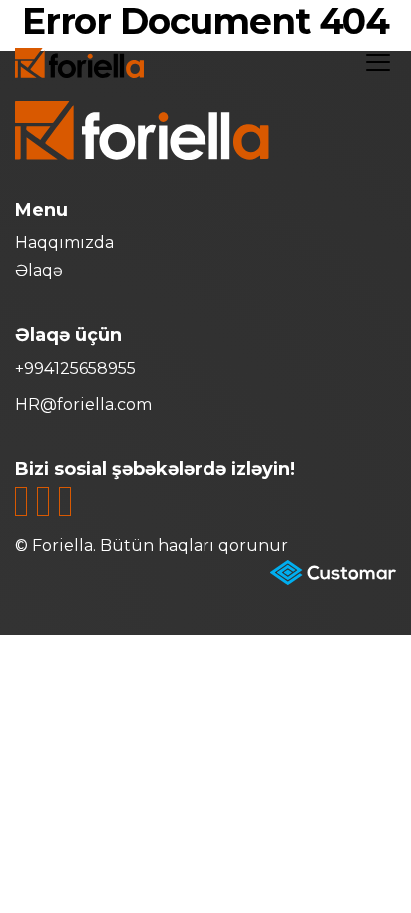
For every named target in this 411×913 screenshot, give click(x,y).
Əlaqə (39, 270)
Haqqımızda (64, 242)
